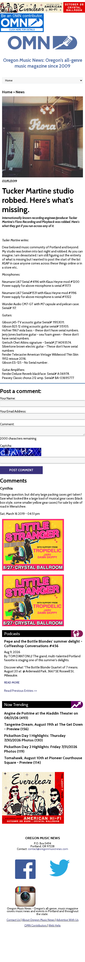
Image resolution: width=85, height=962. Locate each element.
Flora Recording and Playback (34, 222)
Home (7, 92)
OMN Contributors (35, 925)
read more (12, 682)
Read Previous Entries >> (20, 691)
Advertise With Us (67, 919)
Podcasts (12, 633)
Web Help (54, 925)
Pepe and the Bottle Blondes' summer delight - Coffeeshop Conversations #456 (43, 643)
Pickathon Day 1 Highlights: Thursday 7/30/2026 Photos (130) (35, 737)
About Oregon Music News (38, 919)
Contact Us (13, 919)
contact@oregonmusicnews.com (48, 849)
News (20, 92)
